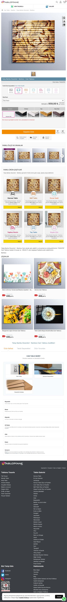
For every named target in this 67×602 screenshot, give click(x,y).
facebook (8, 570)
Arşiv (35, 498)
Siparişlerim (44, 468)
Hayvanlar (36, 528)
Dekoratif (36, 506)
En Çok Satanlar (38, 478)
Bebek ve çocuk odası (40, 502)
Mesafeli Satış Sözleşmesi (41, 589)
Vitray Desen (37, 552)
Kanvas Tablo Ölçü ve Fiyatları (42, 482)
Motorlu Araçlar (38, 524)
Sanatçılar (36, 480)
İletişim (64, 468)
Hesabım (50, 468)
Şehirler (36, 544)
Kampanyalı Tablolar (39, 559)
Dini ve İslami (37, 509)
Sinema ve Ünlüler (39, 539)
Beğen (57, 132)
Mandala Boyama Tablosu (41, 555)
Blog (35, 576)
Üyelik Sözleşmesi (39, 581)
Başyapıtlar (37, 500)
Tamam (59, 596)
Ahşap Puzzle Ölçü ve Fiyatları (42, 489)
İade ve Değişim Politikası (41, 592)
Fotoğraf (36, 513)
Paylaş (63, 132)
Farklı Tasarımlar (5, 493)
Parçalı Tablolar (5, 495)
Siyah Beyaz (37, 541)
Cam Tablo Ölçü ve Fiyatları (41, 485)
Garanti (36, 574)
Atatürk (36, 493)
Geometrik (36, 515)
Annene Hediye (5, 482)
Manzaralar (37, 520)
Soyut (35, 537)
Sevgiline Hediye (6, 485)
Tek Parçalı (4, 476)
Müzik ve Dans (38, 526)
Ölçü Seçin (6, 100)
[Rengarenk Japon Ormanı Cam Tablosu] (17, 314)
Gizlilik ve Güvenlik (39, 585)
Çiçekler (36, 504)
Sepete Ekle (28, 132)
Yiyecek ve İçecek (39, 550)
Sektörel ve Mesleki (39, 561)
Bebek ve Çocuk (6, 487)
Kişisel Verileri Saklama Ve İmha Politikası (45, 578)
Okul (35, 531)
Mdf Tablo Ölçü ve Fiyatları (41, 487)
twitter (7, 574)
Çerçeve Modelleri (39, 491)
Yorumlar (36, 572)
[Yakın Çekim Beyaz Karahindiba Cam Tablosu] (49, 314)
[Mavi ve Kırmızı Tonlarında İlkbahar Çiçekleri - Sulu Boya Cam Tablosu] (17, 273)
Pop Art (36, 533)
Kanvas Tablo (37, 476)
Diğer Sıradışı (37, 557)
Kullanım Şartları (38, 583)
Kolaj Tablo (4, 480)
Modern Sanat (38, 522)
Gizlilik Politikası (24, 597)
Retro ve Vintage (38, 535)
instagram (8, 578)
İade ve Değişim (57, 468)
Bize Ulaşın (37, 570)
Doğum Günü (5, 489)
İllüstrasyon (37, 517)
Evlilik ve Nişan (5, 491)
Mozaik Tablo (5, 478)
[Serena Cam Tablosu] (49, 273)
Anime (35, 495)
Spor (35, 546)
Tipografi (36, 548)
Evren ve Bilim (37, 511)
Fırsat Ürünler (37, 563)
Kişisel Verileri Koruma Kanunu (42, 587)
